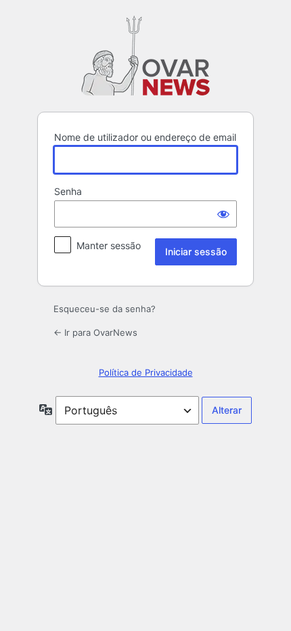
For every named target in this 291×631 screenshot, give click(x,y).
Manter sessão (108, 245)
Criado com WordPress (145, 55)
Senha (68, 191)
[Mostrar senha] (223, 213)
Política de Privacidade (146, 372)
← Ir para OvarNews (95, 332)
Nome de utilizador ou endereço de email (145, 137)
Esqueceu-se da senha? (104, 308)
